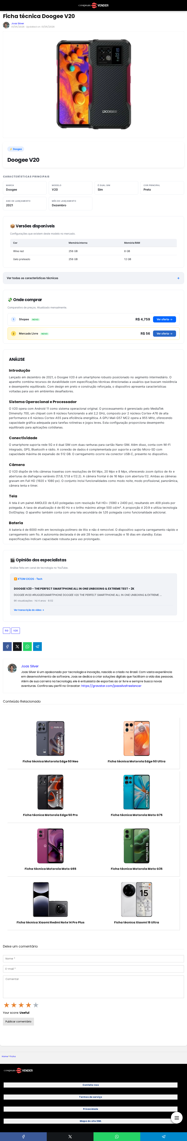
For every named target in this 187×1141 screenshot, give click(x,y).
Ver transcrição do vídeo (27, 609)
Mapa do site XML (90, 1121)
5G (6, 630)
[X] (17, 646)
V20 (15, 630)
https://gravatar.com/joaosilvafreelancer (111, 686)
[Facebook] (7, 646)
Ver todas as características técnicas (32, 278)
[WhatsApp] (27, 646)
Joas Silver (17, 23)
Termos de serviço (90, 1097)
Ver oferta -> (164, 319)
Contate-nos (91, 1084)
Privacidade (90, 1109)
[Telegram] (37, 646)
